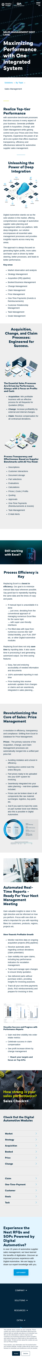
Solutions (8, 83)
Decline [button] (25, 1353)
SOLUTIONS (20, 1300)
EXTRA (20, 1320)
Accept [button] (16, 1353)
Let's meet (21, 1272)
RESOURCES (19, 1310)
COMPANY (20, 1290)
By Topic (19, 83)
